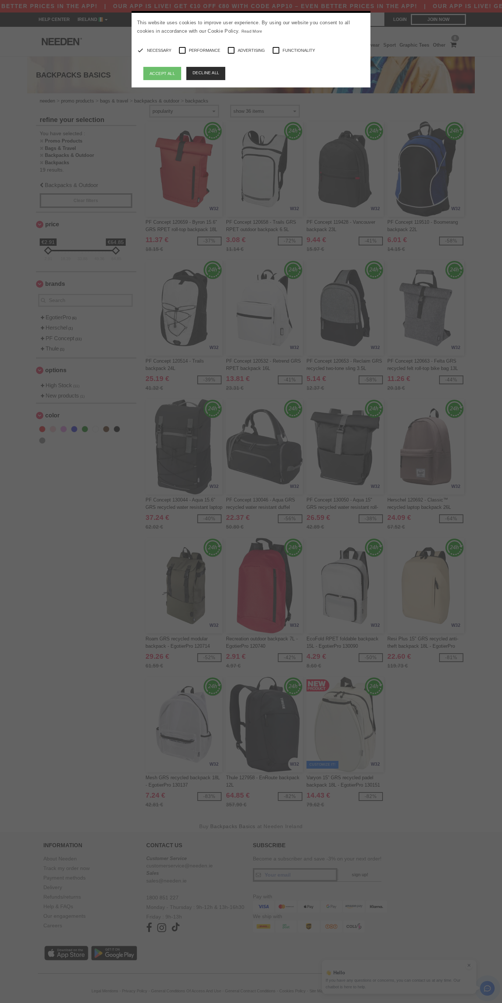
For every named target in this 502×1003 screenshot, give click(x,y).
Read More (251, 31)
